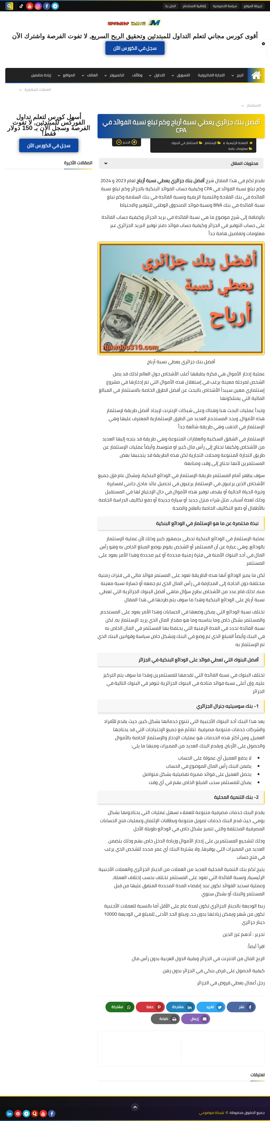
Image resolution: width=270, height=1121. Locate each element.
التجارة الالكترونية (211, 75)
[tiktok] (21, 6)
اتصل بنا (170, 6)
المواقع (69, 75)
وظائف (137, 75)
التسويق (183, 75)
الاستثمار (254, 105)
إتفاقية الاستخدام (194, 6)
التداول (159, 75)
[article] (142, 1048)
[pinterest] (18, 1113)
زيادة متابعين (41, 75)
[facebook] (46, 6)
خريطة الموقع (253, 6)
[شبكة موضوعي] (135, 22)
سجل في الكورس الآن (135, 48)
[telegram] (55, 6)
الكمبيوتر (117, 75)
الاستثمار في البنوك (184, 143)
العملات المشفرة (38, 89)
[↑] (135, 1107)
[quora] (34, 1113)
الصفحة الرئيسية (237, 143)
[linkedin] (9, 1113)
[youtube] (29, 6)
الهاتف (92, 75)
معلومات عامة (238, 148)
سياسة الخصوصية (225, 6)
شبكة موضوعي (211, 1112)
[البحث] (9, 6)
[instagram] (38, 6)
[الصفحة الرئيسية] (256, 75)
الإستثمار (210, 143)
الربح (240, 75)
